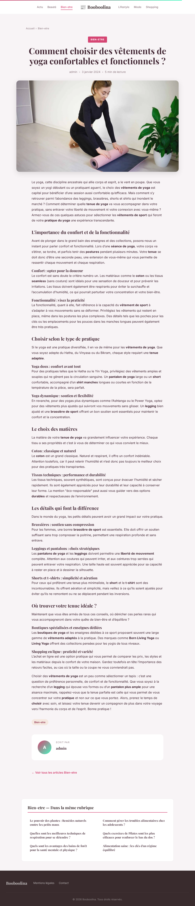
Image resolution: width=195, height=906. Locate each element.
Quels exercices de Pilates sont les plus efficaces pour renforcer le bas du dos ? (129, 835)
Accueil (30, 28)
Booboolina (95, 7)
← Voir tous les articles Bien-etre (54, 772)
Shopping (152, 7)
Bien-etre (67, 7)
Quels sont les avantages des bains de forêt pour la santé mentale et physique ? (58, 848)
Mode (137, 7)
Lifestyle (123, 7)
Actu (40, 7)
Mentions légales (43, 883)
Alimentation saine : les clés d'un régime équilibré (130, 848)
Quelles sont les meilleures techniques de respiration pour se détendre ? (58, 835)
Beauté (51, 7)
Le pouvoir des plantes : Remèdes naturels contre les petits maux (58, 822)
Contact (64, 883)
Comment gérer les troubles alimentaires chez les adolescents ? (134, 822)
